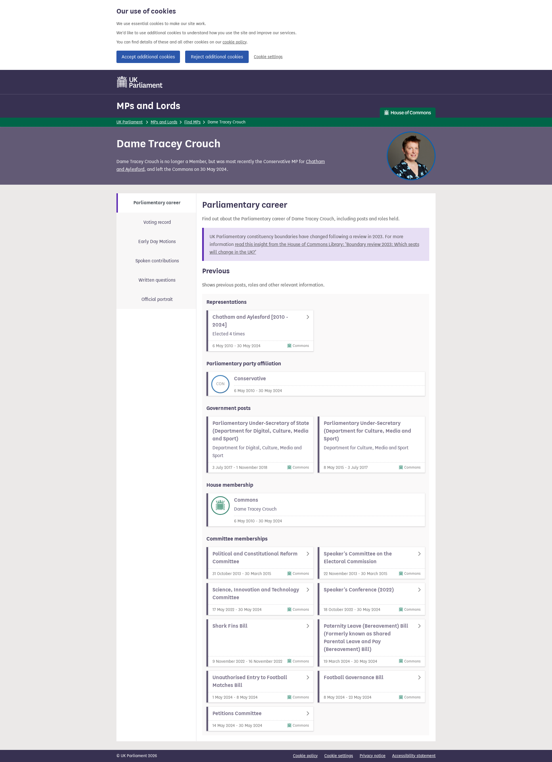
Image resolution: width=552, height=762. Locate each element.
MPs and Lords (148, 106)
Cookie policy (305, 755)
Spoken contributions (157, 260)
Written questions (157, 280)
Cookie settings (268, 56)
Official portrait (157, 299)
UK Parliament (129, 122)
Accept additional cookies (148, 57)
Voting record (157, 222)
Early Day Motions (157, 241)
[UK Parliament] (139, 82)
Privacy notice (373, 755)
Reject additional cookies (217, 57)
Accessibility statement (414, 755)
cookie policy (234, 42)
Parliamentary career (157, 203)
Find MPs (192, 122)
